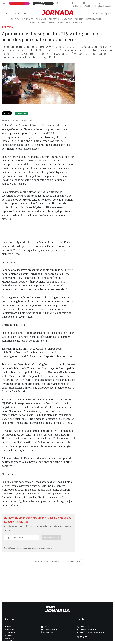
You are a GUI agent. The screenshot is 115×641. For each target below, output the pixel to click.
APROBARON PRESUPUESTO (46, 561)
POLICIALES (27, 19)
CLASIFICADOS (50, 629)
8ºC (110, 13)
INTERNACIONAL (93, 19)
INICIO (47, 626)
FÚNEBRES (48, 632)
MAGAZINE (67, 19)
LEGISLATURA (73, 561)
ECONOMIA (9, 632)
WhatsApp (22, 113)
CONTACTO (85, 626)
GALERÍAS (77, 22)
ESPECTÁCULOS (37, 22)
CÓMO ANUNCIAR (88, 629)
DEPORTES (54, 19)
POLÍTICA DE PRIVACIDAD (92, 632)
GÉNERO (52, 22)
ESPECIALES (64, 22)
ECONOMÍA (41, 19)
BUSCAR (100, 13)
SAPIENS (79, 19)
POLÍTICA (15, 19)
